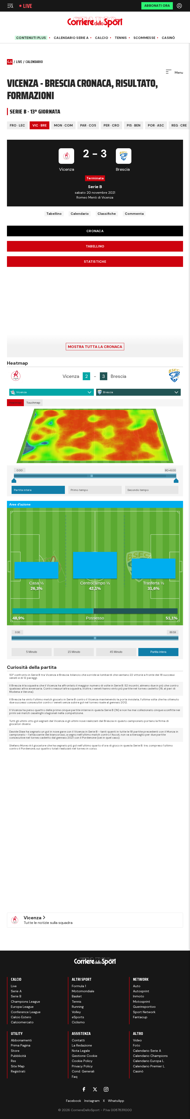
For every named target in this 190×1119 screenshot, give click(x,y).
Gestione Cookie (84, 1056)
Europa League (22, 1007)
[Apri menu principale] (10, 6)
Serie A (16, 991)
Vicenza (21, 392)
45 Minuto (116, 652)
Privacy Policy (82, 1066)
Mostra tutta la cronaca (95, 346)
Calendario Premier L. (149, 1066)
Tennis (121, 38)
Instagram (92, 1101)
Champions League (25, 1001)
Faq (74, 1077)
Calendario (80, 214)
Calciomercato (22, 1022)
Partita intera (23, 490)
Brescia (108, 392)
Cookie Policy (82, 1061)
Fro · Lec (17, 125)
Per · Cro (111, 125)
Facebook (73, 1101)
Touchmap (33, 403)
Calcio (101, 38)
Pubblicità (18, 1056)
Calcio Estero (21, 1017)
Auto (136, 986)
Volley (76, 1012)
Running (78, 1007)
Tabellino (54, 214)
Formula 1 (79, 986)
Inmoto (138, 996)
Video (137, 1040)
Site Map (18, 1066)
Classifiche (107, 214)
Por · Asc (156, 125)
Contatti (78, 1040)
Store (15, 1051)
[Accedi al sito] (180, 6)
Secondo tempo (138, 490)
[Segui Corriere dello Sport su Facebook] (84, 1089)
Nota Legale (81, 1051)
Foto (136, 1045)
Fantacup (140, 1017)
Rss (13, 1061)
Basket (77, 996)
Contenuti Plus (31, 38)
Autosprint (141, 991)
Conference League (26, 1012)
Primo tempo (79, 490)
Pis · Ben (133, 125)
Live (27, 6)
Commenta (134, 214)
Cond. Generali (83, 1071)
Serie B (16, 996)
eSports (78, 1017)
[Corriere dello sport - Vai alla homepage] (94, 22)
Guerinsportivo (144, 1007)
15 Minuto (74, 652)
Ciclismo (78, 1022)
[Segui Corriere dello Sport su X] (95, 1089)
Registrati (18, 1071)
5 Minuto (31, 652)
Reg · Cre (179, 125)
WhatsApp (116, 1101)
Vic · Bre (39, 125)
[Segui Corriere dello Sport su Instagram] (106, 1089)
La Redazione (82, 1045)
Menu (178, 72)
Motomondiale (83, 991)
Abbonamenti (21, 1040)
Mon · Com (63, 125)
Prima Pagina (20, 1045)
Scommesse (144, 38)
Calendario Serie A (71, 38)
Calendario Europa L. (149, 1061)
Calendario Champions (150, 1056)
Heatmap (15, 403)
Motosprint (141, 1001)
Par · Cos (88, 125)
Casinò (168, 38)
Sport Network (144, 1012)
